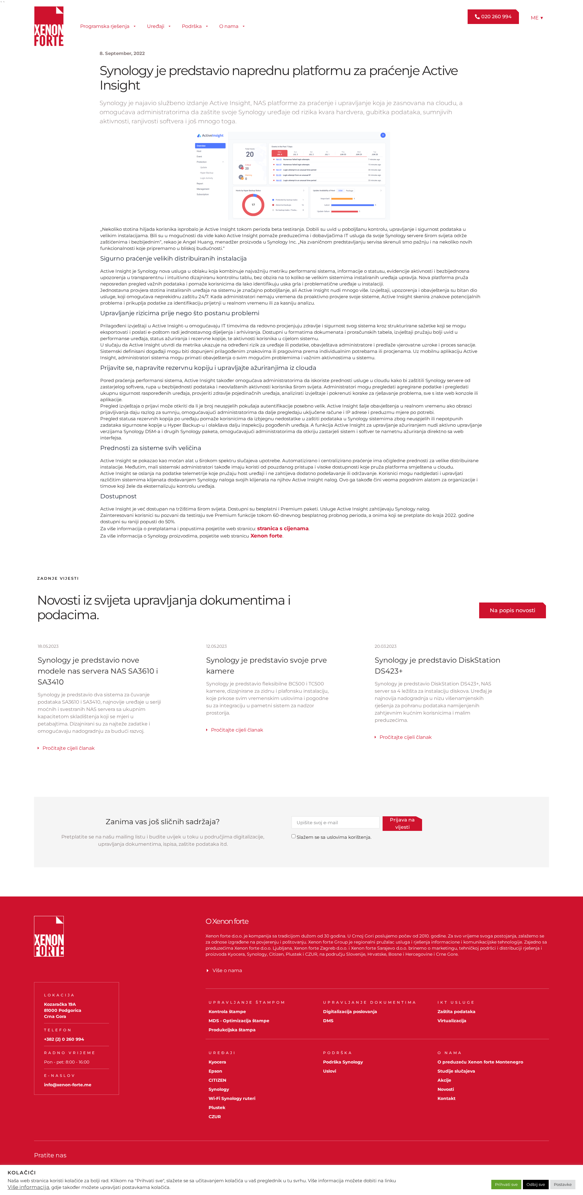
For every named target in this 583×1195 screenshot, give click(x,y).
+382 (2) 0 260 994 (64, 1039)
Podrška (192, 26)
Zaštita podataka (457, 1011)
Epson (215, 1071)
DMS (328, 1020)
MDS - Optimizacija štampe (239, 1020)
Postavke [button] (563, 1184)
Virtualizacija (452, 1020)
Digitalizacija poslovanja (350, 1011)
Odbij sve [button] (536, 1184)
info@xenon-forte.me (67, 1084)
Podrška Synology (343, 1062)
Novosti (446, 1089)
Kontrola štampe (227, 1011)
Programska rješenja (104, 26)
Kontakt (446, 1098)
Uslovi (329, 1071)
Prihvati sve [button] (506, 1184)
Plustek (217, 1107)
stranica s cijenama (283, 528)
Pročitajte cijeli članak (69, 748)
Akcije (444, 1080)
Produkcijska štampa (232, 1030)
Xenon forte (265, 536)
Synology (219, 1089)
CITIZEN (217, 1080)
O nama (228, 26)
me (537, 18)
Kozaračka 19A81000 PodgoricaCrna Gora (62, 1010)
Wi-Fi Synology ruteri (232, 1098)
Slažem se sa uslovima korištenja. (334, 837)
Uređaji (155, 26)
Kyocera (217, 1062)
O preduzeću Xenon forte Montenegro (480, 1062)
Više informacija (28, 1187)
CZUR (215, 1116)
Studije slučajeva (456, 1071)
